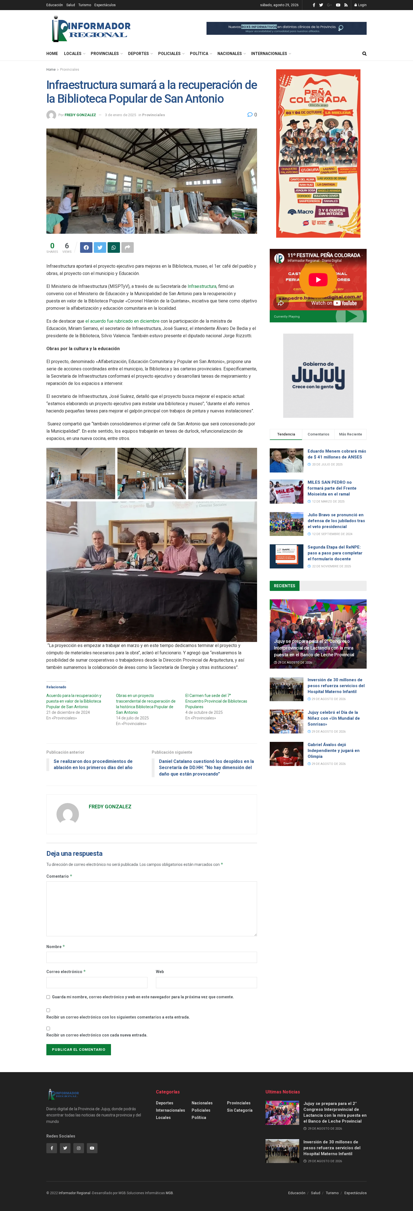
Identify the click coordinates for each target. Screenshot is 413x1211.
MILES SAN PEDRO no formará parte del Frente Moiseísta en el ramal (332, 488)
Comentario (59, 876)
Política (199, 53)
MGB (169, 1193)
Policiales (169, 53)
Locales (72, 53)
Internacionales (269, 53)
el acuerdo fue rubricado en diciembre (122, 321)
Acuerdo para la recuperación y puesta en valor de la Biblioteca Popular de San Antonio (73, 701)
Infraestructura (202, 286)
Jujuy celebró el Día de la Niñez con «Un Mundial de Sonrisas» (334, 718)
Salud (70, 5)
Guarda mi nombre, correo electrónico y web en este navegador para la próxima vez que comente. (143, 997)
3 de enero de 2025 (120, 115)
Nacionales (229, 53)
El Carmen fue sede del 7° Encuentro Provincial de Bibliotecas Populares (216, 701)
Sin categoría (240, 1110)
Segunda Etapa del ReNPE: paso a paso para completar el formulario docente (335, 553)
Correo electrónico (66, 971)
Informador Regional (74, 1193)
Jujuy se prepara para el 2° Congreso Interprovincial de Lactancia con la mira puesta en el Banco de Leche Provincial (314, 647)
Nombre (55, 946)
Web (160, 971)
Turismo (84, 5)
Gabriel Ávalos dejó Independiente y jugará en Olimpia (334, 750)
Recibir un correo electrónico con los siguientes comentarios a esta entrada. (118, 1017)
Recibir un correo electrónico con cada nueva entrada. (97, 1035)
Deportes (138, 53)
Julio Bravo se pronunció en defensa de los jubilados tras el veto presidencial (336, 520)
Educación (54, 5)
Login (362, 5)
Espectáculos (105, 5)
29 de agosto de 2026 (294, 662)
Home (52, 53)
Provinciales (105, 53)
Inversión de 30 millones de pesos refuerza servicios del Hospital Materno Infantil (336, 685)
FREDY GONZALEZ (80, 115)
